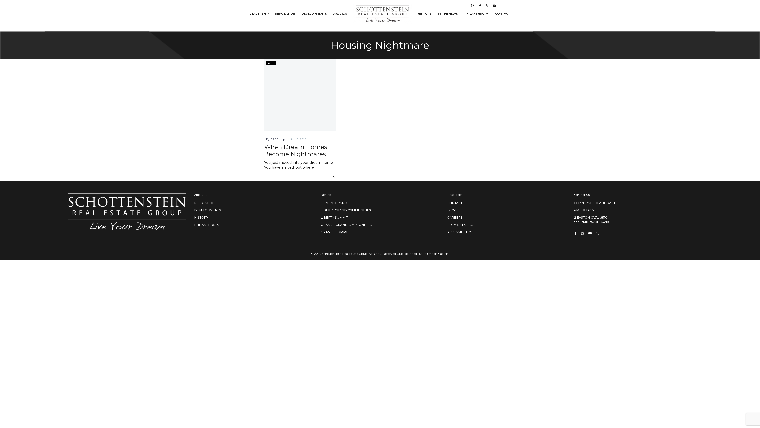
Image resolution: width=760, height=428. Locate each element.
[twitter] (487, 5)
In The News (448, 13)
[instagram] (472, 5)
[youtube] (494, 5)
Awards (340, 13)
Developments (314, 13)
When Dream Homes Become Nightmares (295, 150)
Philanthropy (476, 13)
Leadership (259, 13)
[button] (334, 176)
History (425, 13)
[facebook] (480, 5)
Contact (502, 13)
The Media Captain (436, 254)
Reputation (285, 13)
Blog (271, 63)
